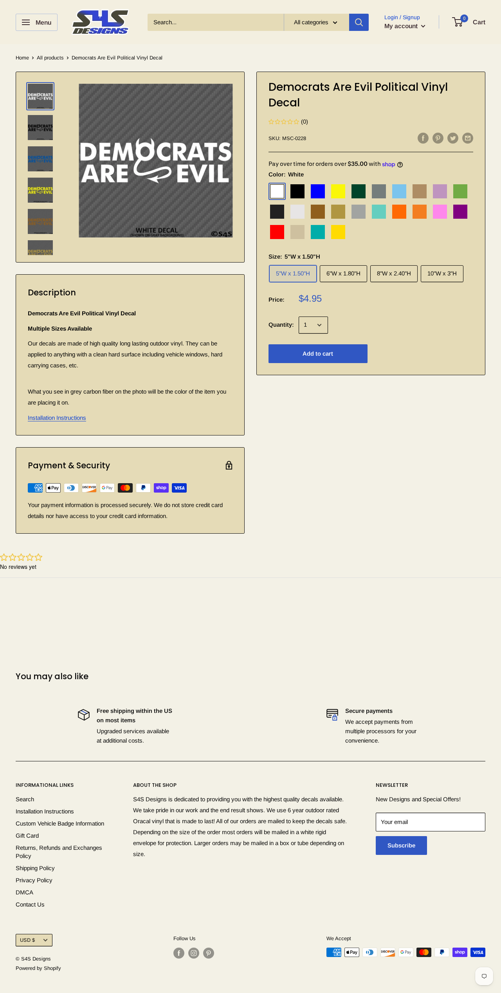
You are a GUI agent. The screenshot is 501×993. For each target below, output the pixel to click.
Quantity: (281, 325)
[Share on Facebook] (423, 138)
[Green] (358, 192)
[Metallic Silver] (358, 212)
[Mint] (379, 212)
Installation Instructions (57, 417)
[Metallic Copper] (318, 212)
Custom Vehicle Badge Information (60, 823)
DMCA (24, 892)
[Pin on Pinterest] (438, 138)
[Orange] (399, 212)
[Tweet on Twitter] (452, 138)
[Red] (277, 232)
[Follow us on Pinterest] (208, 953)
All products (50, 58)
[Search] (359, 22)
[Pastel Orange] (420, 212)
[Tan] (297, 232)
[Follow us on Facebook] (178, 953)
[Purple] (460, 212)
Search (25, 799)
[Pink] (440, 212)
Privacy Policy (34, 880)
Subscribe (401, 845)
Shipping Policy (35, 868)
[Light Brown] (420, 192)
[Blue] (318, 192)
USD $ (27, 940)
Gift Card (27, 835)
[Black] (297, 192)
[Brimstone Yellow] (338, 192)
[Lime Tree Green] (460, 192)
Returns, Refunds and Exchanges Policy (59, 851)
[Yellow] (338, 232)
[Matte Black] (277, 212)
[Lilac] (440, 192)
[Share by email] (467, 138)
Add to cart (318, 354)
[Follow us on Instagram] (193, 953)
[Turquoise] (318, 232)
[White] (277, 192)
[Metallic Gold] (338, 212)
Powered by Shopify (38, 968)
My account (401, 26)
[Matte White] (297, 212)
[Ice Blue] (399, 192)
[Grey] (379, 192)
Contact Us (30, 904)
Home (22, 58)
